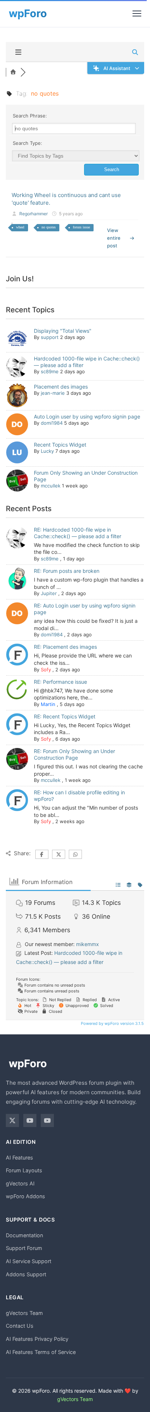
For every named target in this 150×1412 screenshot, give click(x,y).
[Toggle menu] (137, 13)
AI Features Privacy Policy (37, 1339)
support (50, 337)
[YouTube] (29, 1120)
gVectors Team (24, 1313)
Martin (48, 704)
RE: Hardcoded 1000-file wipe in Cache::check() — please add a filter (77, 532)
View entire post (114, 237)
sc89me (50, 371)
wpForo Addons (25, 1196)
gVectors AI (20, 1183)
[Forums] (13, 72)
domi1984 (52, 423)
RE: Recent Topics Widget (64, 716)
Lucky (47, 451)
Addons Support (26, 1274)
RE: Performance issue (60, 682)
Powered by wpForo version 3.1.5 (112, 1023)
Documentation (24, 1235)
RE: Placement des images (65, 647)
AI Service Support (28, 1261)
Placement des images (61, 386)
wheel (20, 227)
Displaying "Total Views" (62, 331)
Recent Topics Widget (60, 444)
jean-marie (53, 393)
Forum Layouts (24, 1170)
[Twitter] (12, 1120)
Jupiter (49, 593)
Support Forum (24, 1248)
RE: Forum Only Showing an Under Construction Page (74, 754)
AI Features (19, 1157)
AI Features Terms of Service (41, 1352)
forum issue (81, 227)
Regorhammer (33, 213)
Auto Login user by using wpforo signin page (87, 416)
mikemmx (87, 944)
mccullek (50, 486)
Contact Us (19, 1326)
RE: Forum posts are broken (66, 571)
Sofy (46, 669)
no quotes (49, 227)
